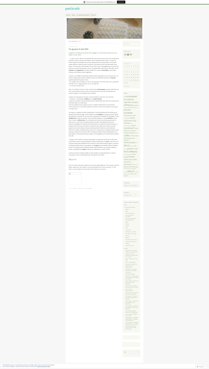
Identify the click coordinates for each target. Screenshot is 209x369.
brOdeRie (128, 113)
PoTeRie (133, 164)
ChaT (134, 115)
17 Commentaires (88, 188)
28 (135, 80)
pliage (126, 157)
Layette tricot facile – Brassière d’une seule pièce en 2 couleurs (131, 255)
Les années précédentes (83, 15)
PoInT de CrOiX (130, 159)
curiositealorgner (127, 125)
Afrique (127, 209)
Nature (131, 146)
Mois (136, 142)
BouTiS (133, 107)
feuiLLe (126, 131)
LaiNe (126, 135)
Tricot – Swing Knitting (130, 262)
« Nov (125, 86)
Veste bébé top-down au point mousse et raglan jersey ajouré (131, 327)
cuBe (131, 123)
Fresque (127, 224)
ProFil (131, 167)
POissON (127, 162)
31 (127, 82)
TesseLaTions (132, 168)
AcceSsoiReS (131, 96)
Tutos (125, 174)
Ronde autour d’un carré (131, 241)
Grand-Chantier (129, 133)
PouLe (137, 164)
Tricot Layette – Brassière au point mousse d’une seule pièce (131, 282)
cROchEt (127, 123)
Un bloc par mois (129, 245)
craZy (134, 120)
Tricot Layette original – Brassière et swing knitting (131, 311)
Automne (135, 105)
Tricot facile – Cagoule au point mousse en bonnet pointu (131, 266)
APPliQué (128, 105)
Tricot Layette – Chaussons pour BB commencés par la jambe (131, 297)
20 (133, 77)
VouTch (128, 174)
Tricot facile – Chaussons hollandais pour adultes (131, 269)
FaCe (136, 128)
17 (127, 77)
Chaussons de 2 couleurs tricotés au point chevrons (131, 251)
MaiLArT (126, 140)
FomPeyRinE (132, 131)
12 (131, 74)
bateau (125, 107)
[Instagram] (125, 54)
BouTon (137, 107)
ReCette (135, 167)
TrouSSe (136, 171)
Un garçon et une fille (78, 49)
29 (137, 80)
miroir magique (93, 53)
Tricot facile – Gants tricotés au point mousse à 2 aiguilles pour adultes (132, 277)
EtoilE (134, 125)
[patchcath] (104, 28)
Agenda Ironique (131, 102)
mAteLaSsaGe (129, 142)
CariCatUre (128, 115)
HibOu (136, 133)
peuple (129, 154)
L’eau (126, 228)
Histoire (75, 188)
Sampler (127, 243)
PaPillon (136, 149)
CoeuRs (132, 118)
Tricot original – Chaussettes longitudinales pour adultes (131, 323)
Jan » (128, 86)
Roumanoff (126, 168)
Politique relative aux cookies (43, 366)
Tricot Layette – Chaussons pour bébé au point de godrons (131, 302)
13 (133, 74)
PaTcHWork (130, 151)
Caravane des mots (129, 213)
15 (137, 74)
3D (125, 97)
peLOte (125, 154)
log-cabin (132, 138)
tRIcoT (130, 171)
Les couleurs (128, 230)
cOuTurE (128, 120)
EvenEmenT (129, 128)
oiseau (125, 148)
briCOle (127, 109)
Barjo (126, 211)
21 (135, 77)
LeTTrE (132, 136)
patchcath (72, 8)
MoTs (82, 188)
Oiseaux (127, 235)
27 (133, 80)
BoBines (129, 107)
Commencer (121, 2)
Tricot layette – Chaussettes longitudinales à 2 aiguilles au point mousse (131, 319)
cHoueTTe (126, 118)
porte (131, 162)
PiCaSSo (133, 154)
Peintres (127, 237)
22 (137, 77)
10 (127, 74)
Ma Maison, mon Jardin (130, 232)
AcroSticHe (129, 99)
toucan (125, 172)
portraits (127, 164)
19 (131, 77)
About (73, 15)
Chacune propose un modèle (129, 215)
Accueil (68, 15)
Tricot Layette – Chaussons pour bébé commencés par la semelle (131, 307)
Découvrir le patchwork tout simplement (130, 219)
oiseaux (130, 148)
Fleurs (126, 222)
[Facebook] (128, 54)
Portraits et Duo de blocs (131, 239)
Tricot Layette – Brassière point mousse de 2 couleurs (131, 286)
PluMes (132, 157)
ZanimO (126, 176)
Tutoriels (93, 15)
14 (135, 74)
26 (131, 80)
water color (134, 174)
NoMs (135, 146)
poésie (126, 167)
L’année (127, 226)
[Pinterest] (131, 54)
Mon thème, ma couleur (130, 233)
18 (129, 77)
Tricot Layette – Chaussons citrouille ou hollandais (131, 293)
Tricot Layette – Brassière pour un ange (131, 314)
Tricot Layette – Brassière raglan (129, 290)
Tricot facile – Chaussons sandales (130, 273)
